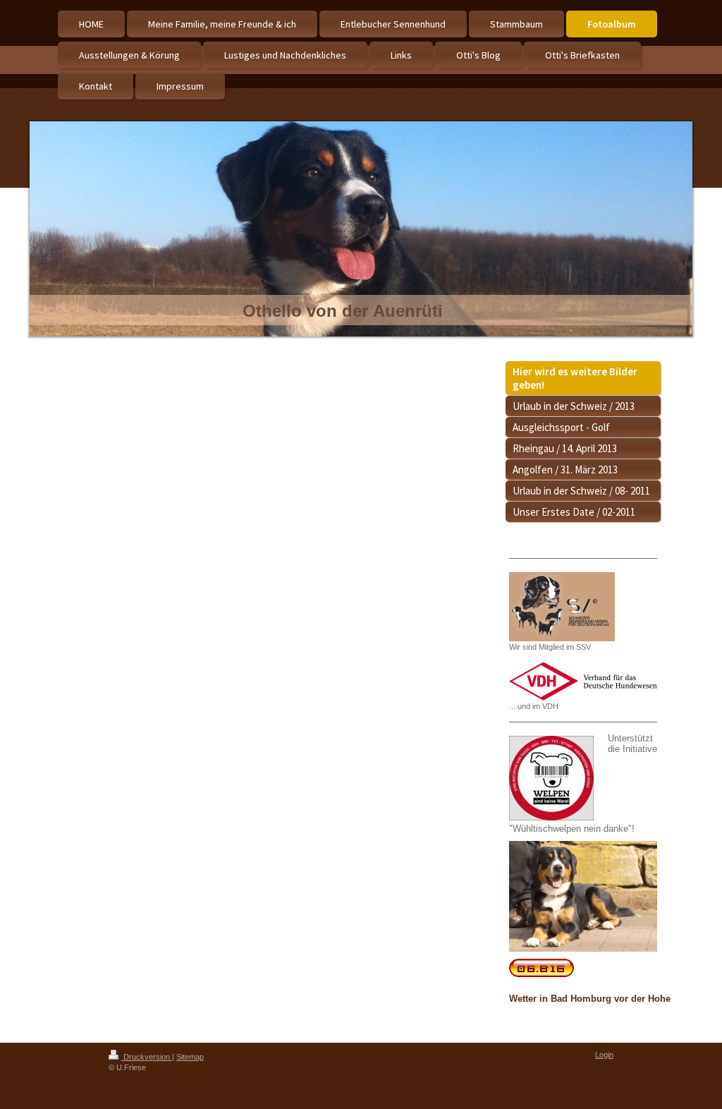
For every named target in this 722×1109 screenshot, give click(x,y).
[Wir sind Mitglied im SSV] (562, 606)
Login (604, 1054)
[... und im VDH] (583, 681)
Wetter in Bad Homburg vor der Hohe (590, 998)
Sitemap (190, 1057)
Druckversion (146, 1057)
